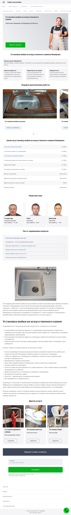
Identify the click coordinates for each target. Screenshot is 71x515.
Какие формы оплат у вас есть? (16, 253)
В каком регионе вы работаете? (16, 257)
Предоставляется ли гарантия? (16, 250)
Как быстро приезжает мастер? (16, 238)
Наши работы (13, 6)
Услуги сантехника (14, 2)
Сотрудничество (36, 6)
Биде (25, 11)
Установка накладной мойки (13, 156)
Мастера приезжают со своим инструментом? (21, 246)
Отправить (35, 470)
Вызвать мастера (15, 45)
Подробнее (10, 440)
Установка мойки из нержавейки (15, 151)
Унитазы (18, 11)
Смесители (48, 11)
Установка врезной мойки (13, 147)
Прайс (3, 6)
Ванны (31, 11)
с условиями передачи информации (16, 475)
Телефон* (12, 460)
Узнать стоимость (13, 127)
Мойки (56, 11)
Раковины (39, 11)
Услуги (5, 487)
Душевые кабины (8, 11)
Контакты (24, 6)
